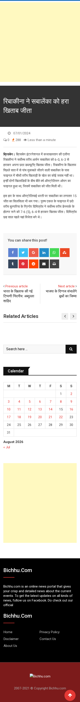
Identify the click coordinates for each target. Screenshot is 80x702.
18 (19, 417)
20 (40, 417)
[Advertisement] (40, 42)
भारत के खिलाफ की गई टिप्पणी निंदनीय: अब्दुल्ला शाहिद (18, 296)
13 (40, 409)
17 (8, 417)
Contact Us (48, 639)
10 (8, 409)
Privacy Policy (50, 632)
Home (8, 632)
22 (61, 417)
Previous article (16, 286)
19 (29, 417)
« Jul (6, 447)
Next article (66, 286)
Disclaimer (11, 639)
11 (19, 409)
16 (71, 409)
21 (50, 417)
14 (50, 409)
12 (29, 409)
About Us (10, 646)
